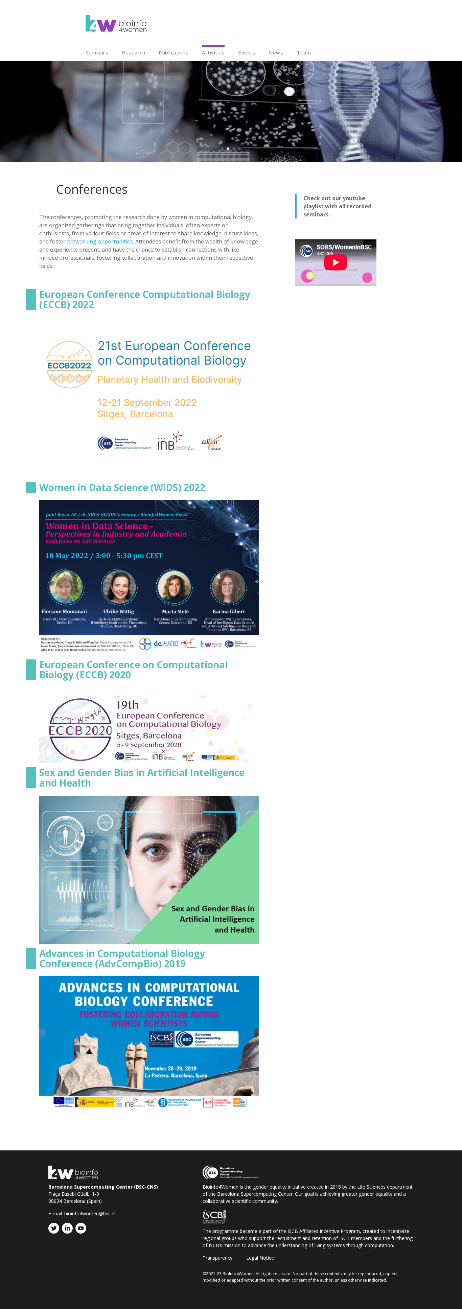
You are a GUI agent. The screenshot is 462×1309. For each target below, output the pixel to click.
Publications (173, 53)
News (276, 53)
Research (133, 53)
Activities (213, 53)
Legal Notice (260, 1258)
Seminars (97, 53)
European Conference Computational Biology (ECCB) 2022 (144, 299)
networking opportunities (100, 241)
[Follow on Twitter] (53, 1228)
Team (304, 53)
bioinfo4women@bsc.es (90, 1213)
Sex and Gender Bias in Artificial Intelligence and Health (142, 777)
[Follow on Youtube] (80, 1228)
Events (246, 53)
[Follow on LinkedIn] (67, 1228)
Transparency (217, 1258)
